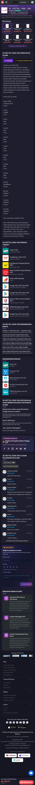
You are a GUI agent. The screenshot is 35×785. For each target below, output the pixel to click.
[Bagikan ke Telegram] (16, 448)
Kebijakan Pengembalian (9, 695)
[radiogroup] (10, 473)
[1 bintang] (4, 567)
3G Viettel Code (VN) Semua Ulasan (17, 540)
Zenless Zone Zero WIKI (9, 670)
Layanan (5, 708)
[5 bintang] (17, 567)
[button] (17, 662)
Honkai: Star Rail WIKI (9, 667)
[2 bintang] (7, 567)
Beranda (3, 5)
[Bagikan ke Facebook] (4, 448)
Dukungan (6, 685)
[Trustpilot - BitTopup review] (17, 760)
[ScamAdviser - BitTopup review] (11, 755)
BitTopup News (7, 675)
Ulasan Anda (7, 572)
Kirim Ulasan (27, 584)
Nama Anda (6, 557)
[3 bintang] (10, 567)
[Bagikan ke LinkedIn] (20, 448)
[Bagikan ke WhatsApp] (12, 448)
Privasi (5, 710)
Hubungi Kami (7, 687)
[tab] (8, 60)
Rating (5, 564)
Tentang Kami (7, 682)
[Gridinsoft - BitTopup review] (24, 755)
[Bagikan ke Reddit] (25, 448)
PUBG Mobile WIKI (8, 672)
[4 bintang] (13, 567)
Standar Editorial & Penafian (10, 713)
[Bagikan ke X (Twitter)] (8, 448)
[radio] (8, 473)
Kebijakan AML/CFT (8, 700)
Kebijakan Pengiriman (9, 697)
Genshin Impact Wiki (8, 665)
